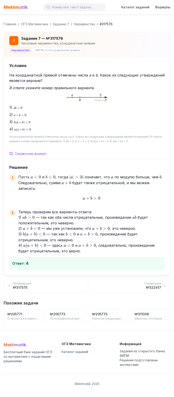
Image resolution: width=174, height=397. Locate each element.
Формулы (162, 7)
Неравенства (84, 24)
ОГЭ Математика (34, 24)
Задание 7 (61, 24)
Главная (10, 24)
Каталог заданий (135, 7)
